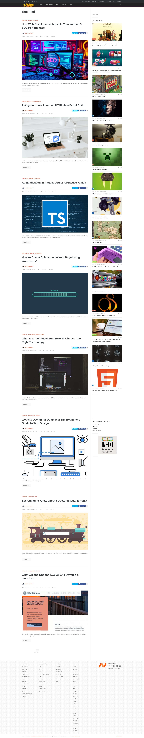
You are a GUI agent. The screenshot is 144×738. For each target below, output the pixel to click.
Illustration (59, 669)
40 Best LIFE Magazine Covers (100, 218)
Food (74, 686)
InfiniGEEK (95, 426)
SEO (37, 20)
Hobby (75, 703)
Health (75, 701)
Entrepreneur (26, 676)
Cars (74, 671)
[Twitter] (25, 1)
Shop (114, 1)
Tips (71, 4)
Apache (41, 666)
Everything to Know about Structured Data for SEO (54, 500)
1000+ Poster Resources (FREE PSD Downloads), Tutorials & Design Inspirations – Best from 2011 (104, 44)
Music (74, 715)
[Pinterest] (33, 1)
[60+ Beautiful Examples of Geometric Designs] (107, 181)
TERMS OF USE (76, 736)
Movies (75, 713)
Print (57, 681)
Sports (75, 725)
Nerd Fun (75, 718)
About (82, 1)
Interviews (59, 674)
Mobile (41, 686)
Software (76, 723)
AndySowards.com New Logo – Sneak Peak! (103, 315)
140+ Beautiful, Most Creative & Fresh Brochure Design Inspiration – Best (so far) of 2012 (106, 71)
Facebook (82, 33)
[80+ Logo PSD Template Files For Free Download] (107, 378)
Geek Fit (75, 696)
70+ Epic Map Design (97, 242)
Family (75, 681)
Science (75, 720)
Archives (87, 1)
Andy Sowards (28, 33)
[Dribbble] (37, 1)
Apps (40, 669)
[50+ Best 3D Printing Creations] (107, 133)
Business (64, 4)
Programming (40, 334)
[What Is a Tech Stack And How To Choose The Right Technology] (55, 374)
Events (24, 679)
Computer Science (44, 674)
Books (75, 669)
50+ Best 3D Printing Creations (100, 145)
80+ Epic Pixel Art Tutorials (99, 96)
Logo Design (59, 676)
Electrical (76, 676)
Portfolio (94, 1)
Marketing (31, 496)
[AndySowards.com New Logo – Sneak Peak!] (107, 303)
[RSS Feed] (31, 1)
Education (76, 674)
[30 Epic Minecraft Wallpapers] (107, 157)
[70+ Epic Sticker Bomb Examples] (107, 279)
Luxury (75, 708)
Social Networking (27, 693)
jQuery (41, 684)
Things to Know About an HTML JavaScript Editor (54, 105)
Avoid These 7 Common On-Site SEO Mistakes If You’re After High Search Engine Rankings (106, 340)
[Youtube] (27, 1)
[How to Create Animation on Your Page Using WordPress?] (55, 293)
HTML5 (32, 101)
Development (49, 4)
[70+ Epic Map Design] (107, 230)
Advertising (25, 666)
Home (74, 706)
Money (75, 711)
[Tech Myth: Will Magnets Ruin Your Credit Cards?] (107, 254)
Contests (58, 666)
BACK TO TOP (119, 736)
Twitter (75, 33)
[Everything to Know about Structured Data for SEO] (55, 531)
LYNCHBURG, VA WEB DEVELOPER (38, 736)
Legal (23, 686)
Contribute (101, 1)
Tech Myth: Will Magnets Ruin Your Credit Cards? (105, 266)
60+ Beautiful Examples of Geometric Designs (104, 193)
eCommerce (25, 674)
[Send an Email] (29, 1)
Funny (74, 688)
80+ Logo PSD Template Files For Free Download (104, 390)
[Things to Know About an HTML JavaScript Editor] (55, 137)
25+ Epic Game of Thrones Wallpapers (102, 365)
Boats (74, 666)
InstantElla (94, 428)
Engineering (76, 679)
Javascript (37, 101)
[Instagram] (35, 1)
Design (40, 4)
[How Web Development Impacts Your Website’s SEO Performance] (55, 59)
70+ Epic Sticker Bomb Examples (100, 291)
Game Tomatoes (96, 424)
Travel (75, 730)
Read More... (26, 90)
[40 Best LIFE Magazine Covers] (107, 206)
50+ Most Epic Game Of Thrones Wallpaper (103, 120)
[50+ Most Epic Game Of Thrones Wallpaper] (107, 108)
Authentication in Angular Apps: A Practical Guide (54, 182)
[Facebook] (22, 1)
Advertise (108, 1)
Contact (119, 1)
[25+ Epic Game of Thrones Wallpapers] (107, 353)
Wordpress (38, 253)
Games (75, 691)
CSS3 (40, 676)
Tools (74, 728)
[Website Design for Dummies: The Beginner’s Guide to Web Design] (55, 455)
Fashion (75, 684)
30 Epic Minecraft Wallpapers (99, 169)
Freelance (25, 684)
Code (23, 178)
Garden (75, 693)
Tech (57, 4)
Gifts (74, 698)
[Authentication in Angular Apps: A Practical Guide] (55, 213)
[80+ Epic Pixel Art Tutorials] (107, 84)
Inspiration (59, 671)
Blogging (24, 669)
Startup (24, 696)
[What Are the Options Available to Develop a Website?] (55, 610)
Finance (24, 681)
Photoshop (59, 679)
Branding (24, 671)
